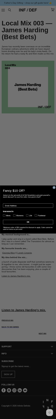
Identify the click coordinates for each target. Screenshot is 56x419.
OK (28, 222)
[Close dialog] (54, 187)
